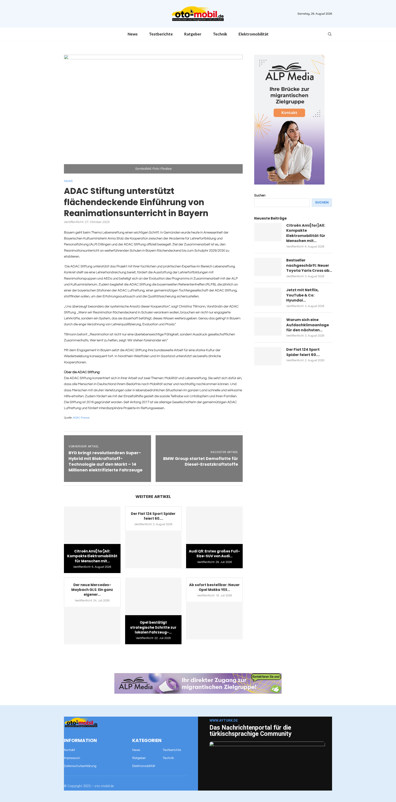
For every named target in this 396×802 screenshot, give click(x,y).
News (133, 34)
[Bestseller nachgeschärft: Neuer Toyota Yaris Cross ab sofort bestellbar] (268, 267)
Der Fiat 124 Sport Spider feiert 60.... (153, 516)
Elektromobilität (254, 34)
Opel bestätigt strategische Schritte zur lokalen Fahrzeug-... (153, 627)
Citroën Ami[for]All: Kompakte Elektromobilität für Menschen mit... (92, 556)
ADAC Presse (81, 417)
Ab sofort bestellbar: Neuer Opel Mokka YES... (214, 587)
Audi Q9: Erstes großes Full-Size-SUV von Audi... (214, 553)
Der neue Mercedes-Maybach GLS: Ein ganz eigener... (92, 589)
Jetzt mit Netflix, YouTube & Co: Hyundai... (302, 295)
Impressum (72, 758)
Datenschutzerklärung (80, 766)
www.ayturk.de (223, 720)
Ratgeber (192, 34)
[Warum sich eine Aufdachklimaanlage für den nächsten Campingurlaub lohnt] (268, 326)
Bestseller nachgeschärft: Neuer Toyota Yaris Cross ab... (309, 265)
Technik (220, 34)
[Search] (329, 34)
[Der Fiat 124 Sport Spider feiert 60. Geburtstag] (153, 549)
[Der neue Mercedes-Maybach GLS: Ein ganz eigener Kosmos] (92, 625)
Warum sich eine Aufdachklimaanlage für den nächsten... (307, 325)
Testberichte (161, 34)
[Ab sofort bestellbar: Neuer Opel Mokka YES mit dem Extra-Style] (214, 620)
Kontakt (69, 750)
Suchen (259, 195)
